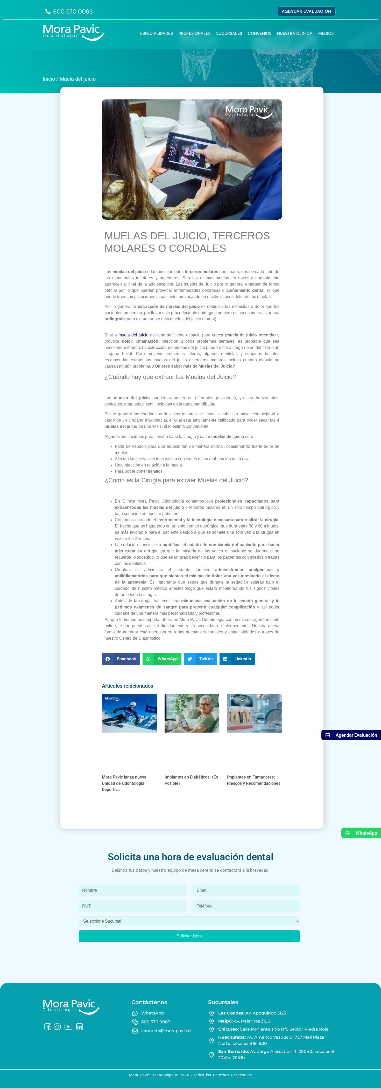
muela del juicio (133, 335)
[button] (121, 659)
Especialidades (156, 33)
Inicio (49, 79)
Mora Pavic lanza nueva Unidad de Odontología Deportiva (124, 783)
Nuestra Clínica (295, 33)
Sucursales (229, 33)
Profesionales (194, 33)
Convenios (259, 33)
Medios (326, 33)
